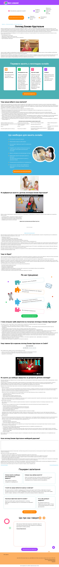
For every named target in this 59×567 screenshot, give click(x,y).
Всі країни (6, 554)
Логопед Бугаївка (4, 465)
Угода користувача (51, 560)
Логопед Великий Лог (54, 465)
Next (46, 533)
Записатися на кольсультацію (22, 171)
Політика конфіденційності (50, 559)
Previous (12, 533)
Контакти (53, 561)
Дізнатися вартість (29, 93)
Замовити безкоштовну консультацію (16, 17)
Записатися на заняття (29, 316)
